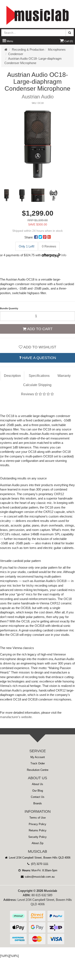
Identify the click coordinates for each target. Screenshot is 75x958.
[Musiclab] (37, 15)
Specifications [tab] (39, 375)
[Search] (70, 32)
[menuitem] (36, 237)
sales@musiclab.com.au (39, 876)
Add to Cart (39, 329)
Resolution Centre (37, 769)
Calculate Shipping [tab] (37, 385)
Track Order (37, 763)
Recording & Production (28, 49)
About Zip (37, 843)
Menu (9, 41)
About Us (37, 784)
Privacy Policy (37, 824)
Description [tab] (12, 375)
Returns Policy (37, 830)
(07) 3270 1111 (39, 863)
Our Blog (37, 790)
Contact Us (37, 796)
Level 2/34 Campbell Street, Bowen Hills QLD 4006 (39, 857)
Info (63, 255)
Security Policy (37, 836)
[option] (37, 144)
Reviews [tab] (28, 394)
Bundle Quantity (9, 308)
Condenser (15, 54)
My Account (37, 757)
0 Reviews (49, 246)
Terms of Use (37, 817)
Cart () (68, 41)
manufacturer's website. (16, 717)
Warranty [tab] (64, 375)
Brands (37, 803)
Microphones (57, 49)
